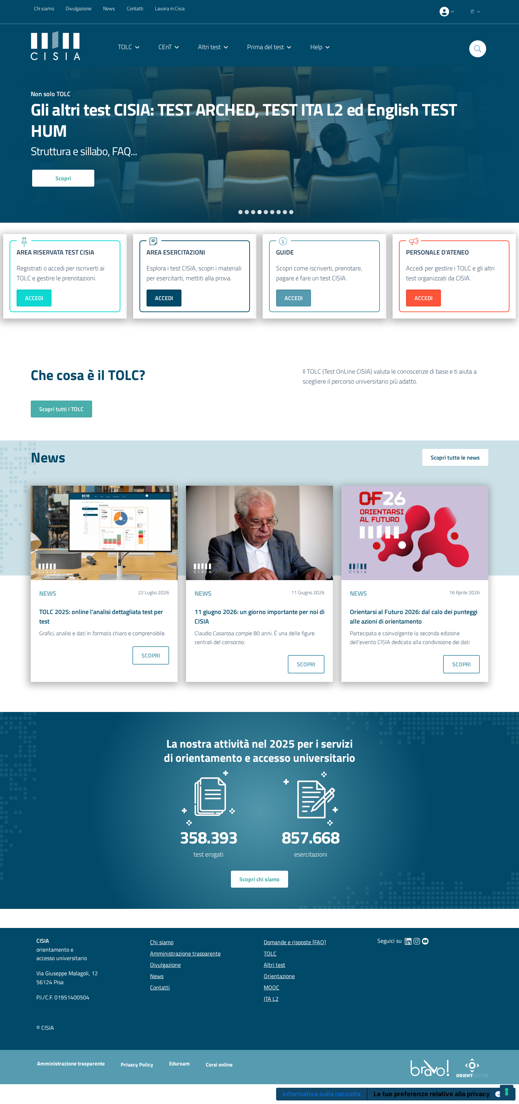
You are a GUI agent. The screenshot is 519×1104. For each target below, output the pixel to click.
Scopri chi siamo (259, 879)
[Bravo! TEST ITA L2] (431, 1067)
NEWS (47, 593)
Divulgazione (78, 8)
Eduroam (179, 1063)
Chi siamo (44, 8)
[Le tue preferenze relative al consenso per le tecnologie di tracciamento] (506, 1091)
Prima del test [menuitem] (265, 47)
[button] (476, 12)
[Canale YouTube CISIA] (425, 940)
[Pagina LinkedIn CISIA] (408, 940)
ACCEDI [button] (34, 298)
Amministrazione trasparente (71, 1063)
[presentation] (447, 12)
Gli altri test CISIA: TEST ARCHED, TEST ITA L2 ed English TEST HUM (244, 120)
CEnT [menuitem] (165, 47)
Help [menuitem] (316, 47)
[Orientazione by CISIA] (470, 1067)
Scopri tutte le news (455, 457)
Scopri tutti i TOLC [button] (61, 409)
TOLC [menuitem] (125, 47)
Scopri (63, 178)
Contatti (135, 8)
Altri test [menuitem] (209, 47)
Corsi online (219, 1065)
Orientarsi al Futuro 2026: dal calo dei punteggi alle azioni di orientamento (413, 616)
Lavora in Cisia (170, 8)
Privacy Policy (137, 1065)
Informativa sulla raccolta (321, 1094)
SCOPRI (151, 655)
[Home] (55, 45)
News (109, 8)
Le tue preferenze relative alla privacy (432, 1094)
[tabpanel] (259, 144)
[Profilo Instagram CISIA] (416, 940)
